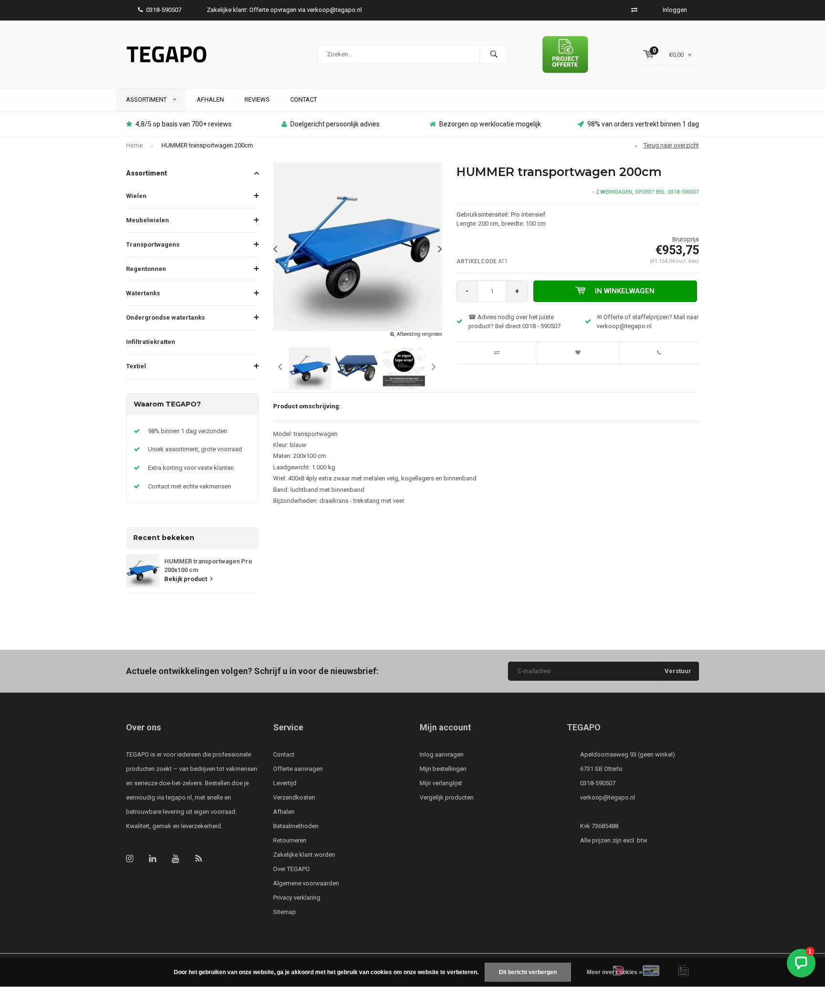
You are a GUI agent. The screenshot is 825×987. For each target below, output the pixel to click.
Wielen (136, 195)
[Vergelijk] (634, 9)
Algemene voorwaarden (306, 883)
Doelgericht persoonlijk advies (335, 124)
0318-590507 (163, 9)
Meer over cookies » (614, 972)
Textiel (136, 366)
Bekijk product (185, 578)
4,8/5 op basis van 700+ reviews (184, 124)
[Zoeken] (493, 54)
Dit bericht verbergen (528, 972)
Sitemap (284, 911)
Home (134, 145)
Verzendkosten (294, 797)
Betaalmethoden (295, 826)
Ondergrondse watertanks (165, 317)
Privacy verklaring (296, 897)
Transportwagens (153, 244)
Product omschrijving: (307, 406)
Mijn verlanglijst (441, 783)
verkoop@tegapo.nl (607, 797)
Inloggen (675, 9)
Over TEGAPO (291, 869)
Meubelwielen (147, 220)
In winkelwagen (625, 291)
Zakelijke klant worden (304, 854)
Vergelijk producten (447, 797)
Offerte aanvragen (298, 768)
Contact (303, 99)
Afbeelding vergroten (419, 334)
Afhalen (210, 99)
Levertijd (284, 783)
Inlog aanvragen (442, 754)
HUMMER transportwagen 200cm (207, 145)
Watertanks (143, 293)
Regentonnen (146, 268)
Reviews (257, 99)
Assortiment (147, 99)
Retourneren (290, 840)
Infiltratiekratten (150, 341)
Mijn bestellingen (443, 768)
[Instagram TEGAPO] (129, 858)
